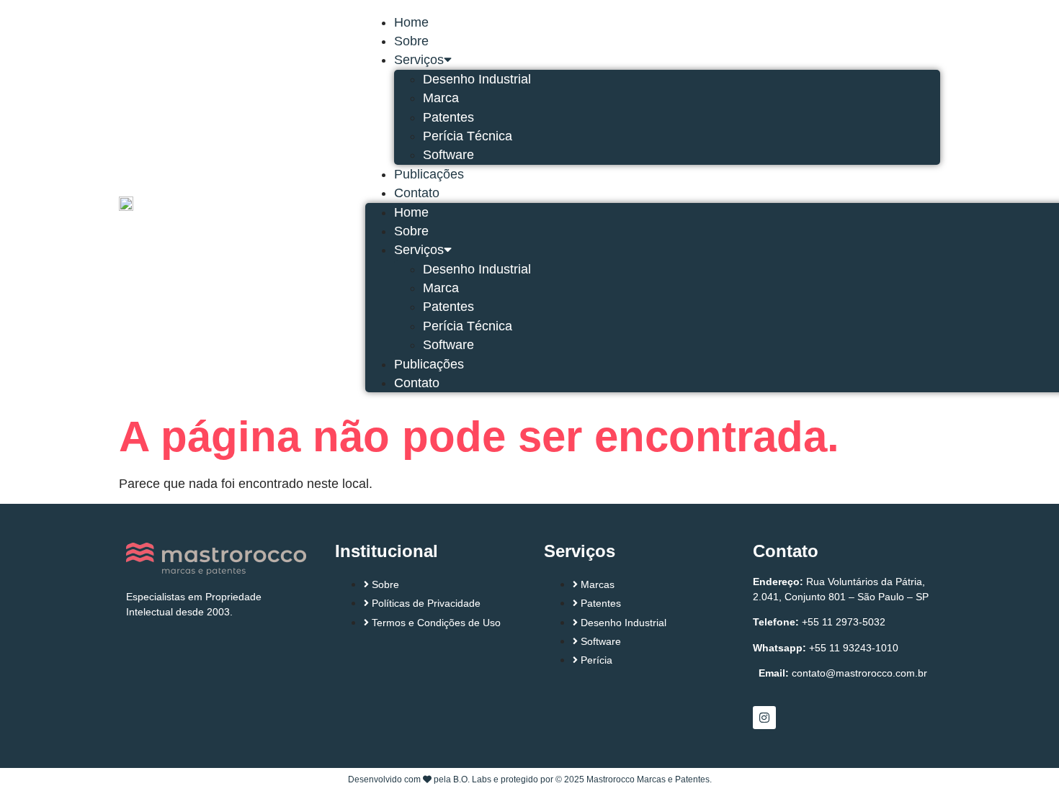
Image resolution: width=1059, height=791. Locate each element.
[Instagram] (764, 717)
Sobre (411, 41)
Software (448, 155)
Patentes (448, 117)
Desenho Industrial (477, 79)
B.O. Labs (472, 779)
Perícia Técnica (467, 136)
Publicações (429, 174)
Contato (416, 193)
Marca (441, 98)
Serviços (419, 60)
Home (411, 22)
